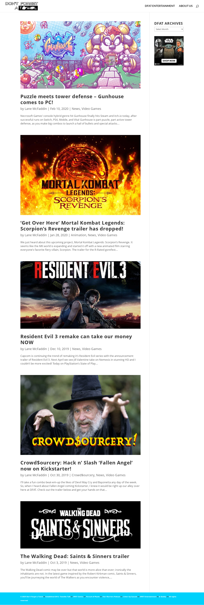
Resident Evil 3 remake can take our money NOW (76, 339)
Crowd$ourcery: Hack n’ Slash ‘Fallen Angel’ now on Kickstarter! (76, 465)
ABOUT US (186, 6)
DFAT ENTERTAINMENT (160, 6)
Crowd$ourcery (83, 475)
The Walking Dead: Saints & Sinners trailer (74, 556)
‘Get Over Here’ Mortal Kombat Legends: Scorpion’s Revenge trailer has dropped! (72, 225)
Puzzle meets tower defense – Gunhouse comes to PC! (72, 99)
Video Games (91, 108)
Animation (78, 235)
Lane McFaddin (36, 108)
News (76, 108)
